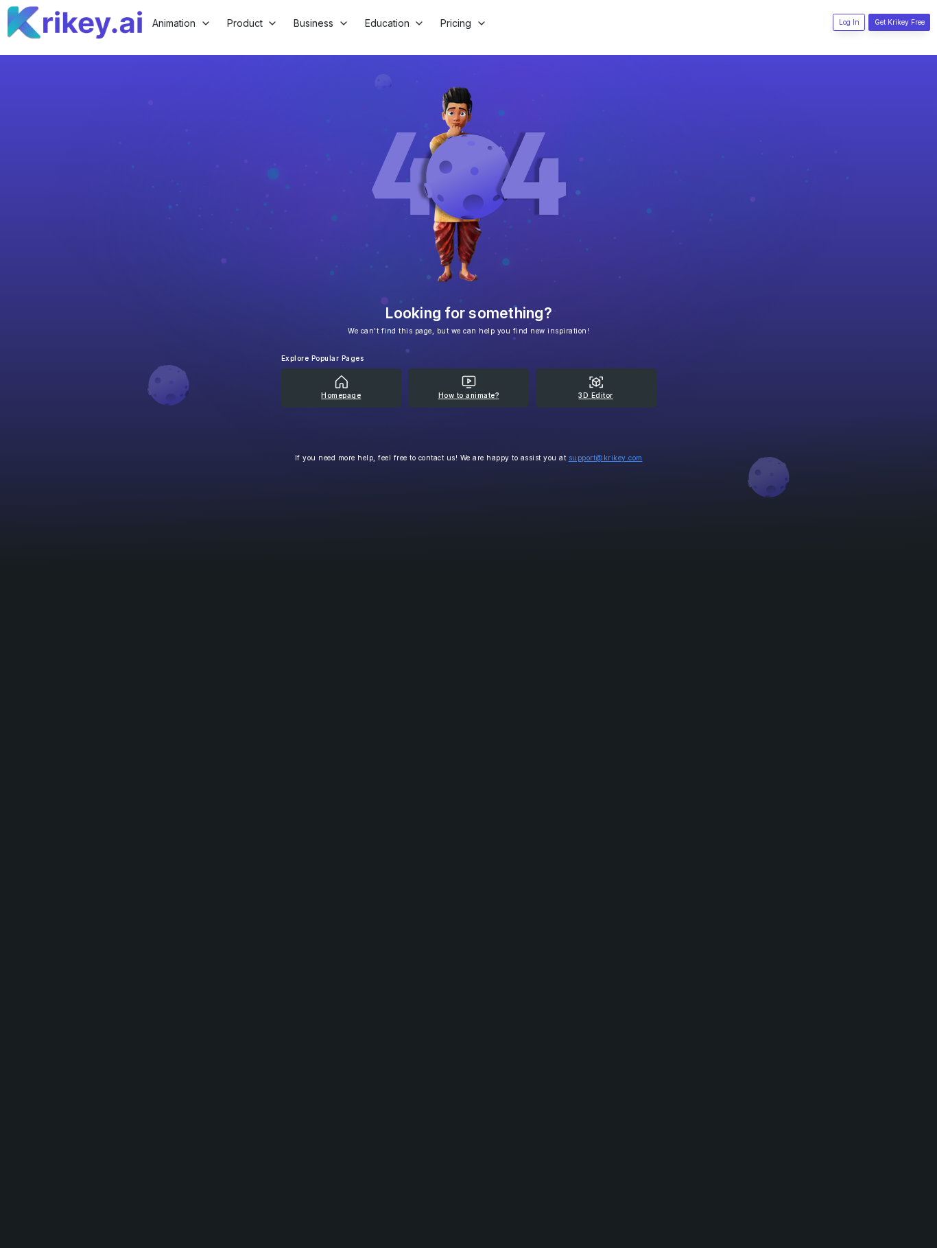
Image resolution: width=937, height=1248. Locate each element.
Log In (849, 22)
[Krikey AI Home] (75, 22)
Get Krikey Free (900, 22)
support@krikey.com (606, 458)
